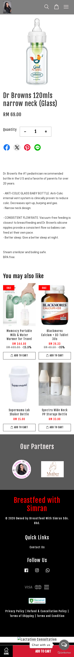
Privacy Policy (14, 611)
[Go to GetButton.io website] (64, 652)
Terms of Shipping (22, 616)
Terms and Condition (51, 616)
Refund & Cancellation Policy (47, 611)
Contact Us (37, 547)
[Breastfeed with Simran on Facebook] (26, 572)
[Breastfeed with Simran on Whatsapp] (48, 572)
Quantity (10, 130)
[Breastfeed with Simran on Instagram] (37, 572)
